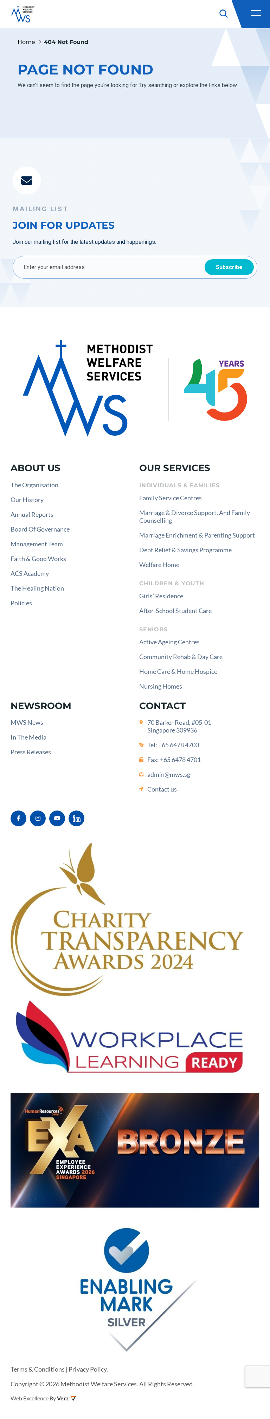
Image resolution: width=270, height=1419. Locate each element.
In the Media (28, 737)
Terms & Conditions (38, 1369)
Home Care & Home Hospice (178, 671)
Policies (21, 603)
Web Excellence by (33, 1398)
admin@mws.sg (168, 774)
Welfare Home (159, 564)
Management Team (37, 544)
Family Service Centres (170, 498)
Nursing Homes (160, 686)
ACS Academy (30, 573)
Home (26, 42)
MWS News (27, 722)
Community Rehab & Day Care (181, 656)
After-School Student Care (175, 610)
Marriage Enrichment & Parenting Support (197, 535)
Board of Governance (40, 529)
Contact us (162, 789)
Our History (27, 499)
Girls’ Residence (161, 596)
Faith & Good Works (38, 558)
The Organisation (34, 485)
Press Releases (31, 752)
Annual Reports (32, 514)
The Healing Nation (37, 588)
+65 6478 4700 (178, 745)
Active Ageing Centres (169, 642)
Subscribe (229, 267)
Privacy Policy (88, 1369)
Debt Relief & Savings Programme (185, 550)
